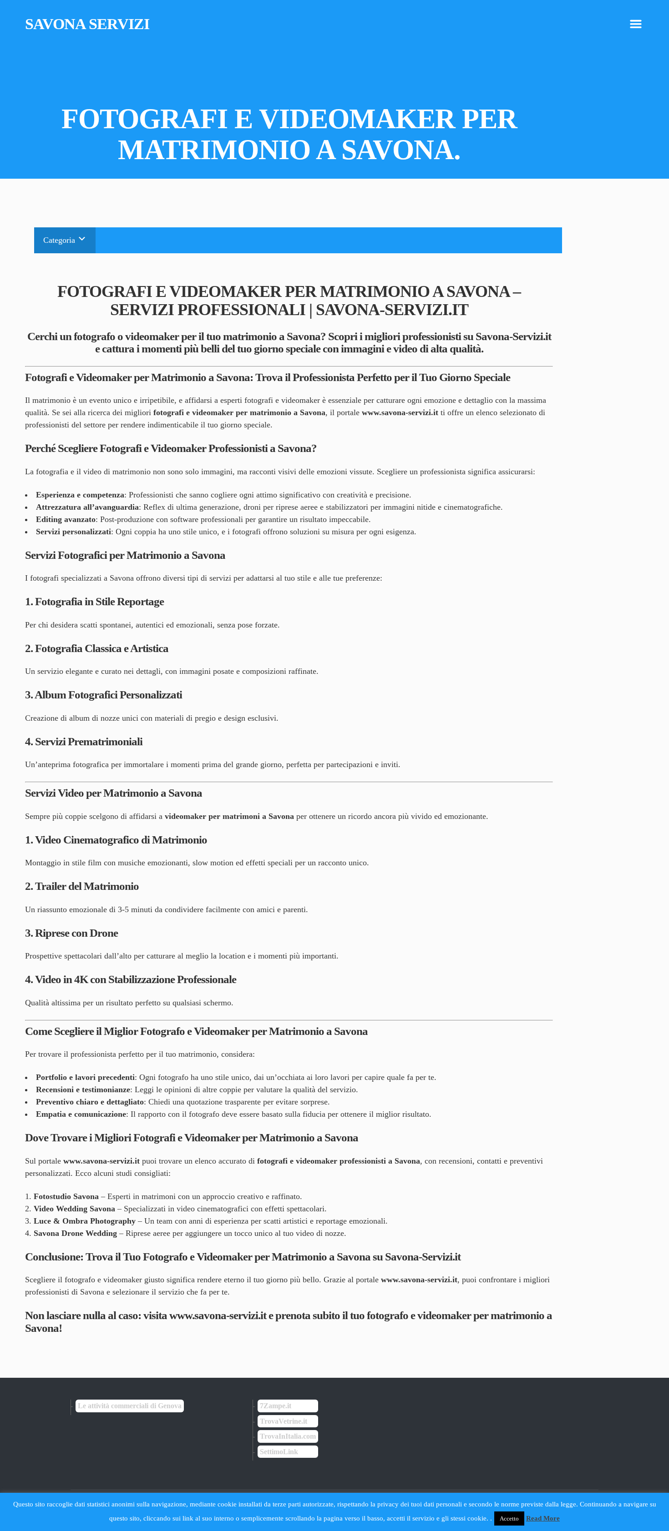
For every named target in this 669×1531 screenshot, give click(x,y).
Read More (543, 1518)
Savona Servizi (87, 24)
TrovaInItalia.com (288, 1436)
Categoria (60, 240)
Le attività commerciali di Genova (130, 1406)
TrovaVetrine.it (283, 1421)
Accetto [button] (509, 1518)
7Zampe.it (275, 1406)
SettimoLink (279, 1452)
